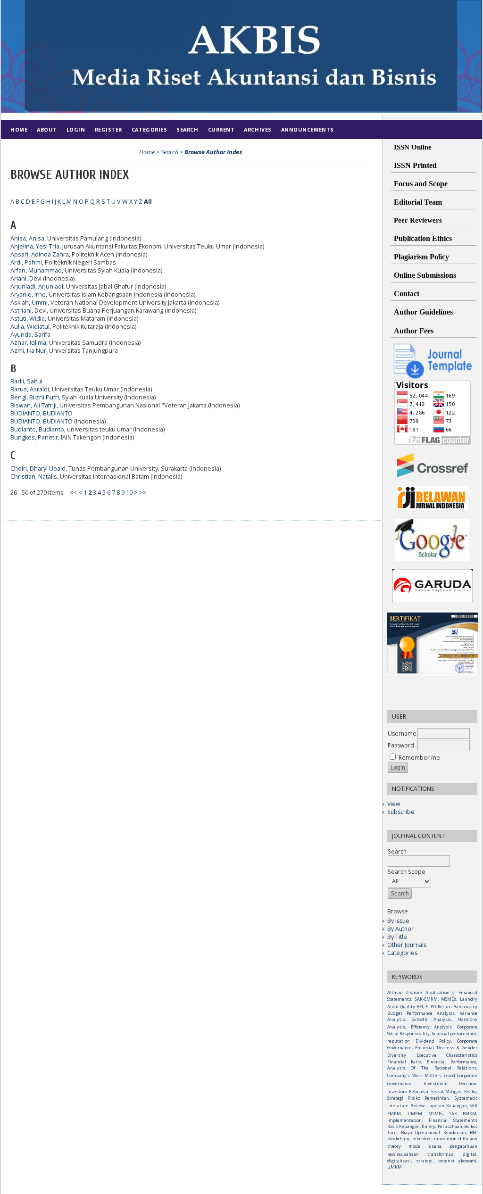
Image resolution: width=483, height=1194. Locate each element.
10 (129, 493)
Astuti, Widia (27, 319)
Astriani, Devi (28, 311)
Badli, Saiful (26, 381)
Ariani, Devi (26, 278)
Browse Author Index (213, 152)
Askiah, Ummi (29, 302)
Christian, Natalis (33, 477)
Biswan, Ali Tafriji (33, 405)
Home (18, 129)
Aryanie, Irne (28, 294)
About (47, 129)
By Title (397, 937)
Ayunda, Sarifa (30, 335)
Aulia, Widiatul (30, 327)
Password (401, 745)
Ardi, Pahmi (26, 262)
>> (143, 493)
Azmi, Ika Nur (28, 351)
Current (221, 129)
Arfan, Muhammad (36, 270)
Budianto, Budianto (37, 429)
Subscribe (401, 812)
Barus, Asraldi (29, 389)
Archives (257, 129)
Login (76, 129)
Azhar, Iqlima (28, 343)
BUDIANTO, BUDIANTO (41, 413)
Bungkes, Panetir (34, 437)
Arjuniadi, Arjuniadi (36, 286)
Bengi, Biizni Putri (34, 397)
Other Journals (406, 945)
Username (402, 734)
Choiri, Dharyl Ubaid (38, 468)
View (393, 804)
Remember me (419, 758)
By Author (400, 929)
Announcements (307, 129)
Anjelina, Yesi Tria (34, 246)
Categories (402, 953)
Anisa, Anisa (27, 238)
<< (73, 493)
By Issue (398, 921)
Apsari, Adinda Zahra (39, 254)
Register (108, 129)
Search (187, 129)
